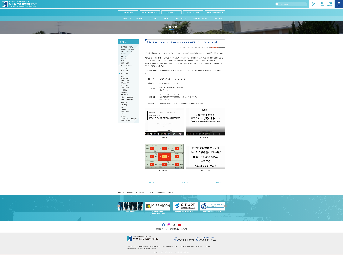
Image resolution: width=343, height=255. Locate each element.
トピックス (124, 68)
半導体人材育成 (125, 112)
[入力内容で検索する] (277, 4)
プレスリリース (125, 73)
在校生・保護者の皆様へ (150, 12)
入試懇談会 (124, 90)
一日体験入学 (124, 94)
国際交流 (123, 116)
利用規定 (184, 229)
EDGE (122, 107)
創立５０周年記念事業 (127, 100)
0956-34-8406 (186, 239)
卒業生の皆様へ (171, 12)
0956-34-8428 (208, 239)
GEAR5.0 (123, 109)
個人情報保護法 (174, 229)
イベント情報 (124, 71)
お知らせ (124, 192)
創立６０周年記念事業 (127, 97)
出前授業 (123, 53)
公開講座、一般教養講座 (127, 49)
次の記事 (218, 182)
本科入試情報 (124, 78)
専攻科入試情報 (125, 81)
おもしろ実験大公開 (126, 51)
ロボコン (123, 58)
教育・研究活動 (181, 18)
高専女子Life (124, 85)
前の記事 (151, 182)
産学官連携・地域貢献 (200, 18)
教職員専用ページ (161, 229)
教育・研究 (124, 105)
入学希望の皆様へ (128, 12)
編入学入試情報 (125, 83)
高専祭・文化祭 (125, 63)
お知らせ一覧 (184, 182)
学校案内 (124, 18)
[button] (117, 206)
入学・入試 (153, 18)
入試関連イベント (126, 88)
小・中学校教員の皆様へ (215, 12)
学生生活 (166, 18)
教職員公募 (124, 102)
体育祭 (122, 61)
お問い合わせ (198, 246)
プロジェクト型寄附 (126, 66)
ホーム (119, 192)
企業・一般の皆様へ (193, 12)
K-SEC (122, 114)
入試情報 (123, 76)
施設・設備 (218, 18)
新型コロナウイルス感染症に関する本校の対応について (129, 119)
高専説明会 (124, 92)
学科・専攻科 (138, 18)
